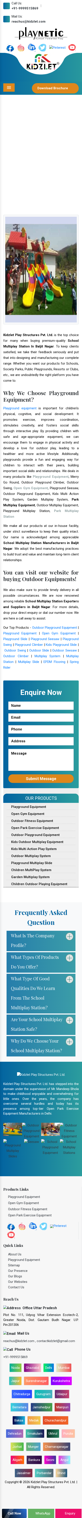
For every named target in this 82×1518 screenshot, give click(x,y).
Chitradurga (22, 1394)
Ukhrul (53, 1434)
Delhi (48, 1368)
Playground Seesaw (45, 639)
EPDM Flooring (54, 662)
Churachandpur (55, 1420)
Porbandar (44, 1473)
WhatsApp (42, 1513)
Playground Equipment (20, 633)
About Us (14, 1254)
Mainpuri (62, 1407)
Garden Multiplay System (30, 877)
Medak (34, 1420)
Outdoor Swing (15, 650)
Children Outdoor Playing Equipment (38, 884)
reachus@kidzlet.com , (20, 1341)
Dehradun (14, 1434)
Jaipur (15, 1381)
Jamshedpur (42, 1407)
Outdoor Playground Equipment (54, 628)
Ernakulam (35, 1434)
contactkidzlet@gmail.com (56, 1341)
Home (10, 172)
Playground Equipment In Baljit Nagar (46, 172)
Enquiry (69, 1513)
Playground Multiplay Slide (31, 863)
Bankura (34, 1460)
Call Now (14, 1513)
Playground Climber (29, 645)
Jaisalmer (24, 1473)
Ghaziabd (32, 1368)
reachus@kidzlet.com (28, 21)
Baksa (18, 1420)
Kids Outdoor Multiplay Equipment (36, 842)
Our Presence (18, 1271)
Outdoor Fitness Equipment (31, 821)
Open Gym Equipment (59, 633)
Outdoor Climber (16, 656)
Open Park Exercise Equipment (34, 828)
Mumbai (64, 1368)
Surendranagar (36, 1381)
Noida (15, 1368)
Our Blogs (15, 1276)
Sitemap (14, 1265)
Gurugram (43, 1394)
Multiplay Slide (28, 662)
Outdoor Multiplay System (30, 856)
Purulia (68, 1434)
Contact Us (16, 1287)
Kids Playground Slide (61, 645)
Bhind (61, 1473)
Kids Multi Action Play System (33, 849)
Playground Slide (15, 639)
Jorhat (17, 1447)
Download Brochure (53, 88)
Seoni (50, 1460)
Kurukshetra (61, 1381)
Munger (33, 1447)
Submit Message (41, 778)
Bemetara (19, 1407)
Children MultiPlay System (30, 870)
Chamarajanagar (56, 1447)
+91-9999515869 (25, 8)
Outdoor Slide (39, 650)
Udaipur (62, 1394)
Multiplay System (48, 656)
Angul (64, 1460)
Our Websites (17, 1282)
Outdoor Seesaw (64, 650)
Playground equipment (20, 408)
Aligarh (17, 1460)
